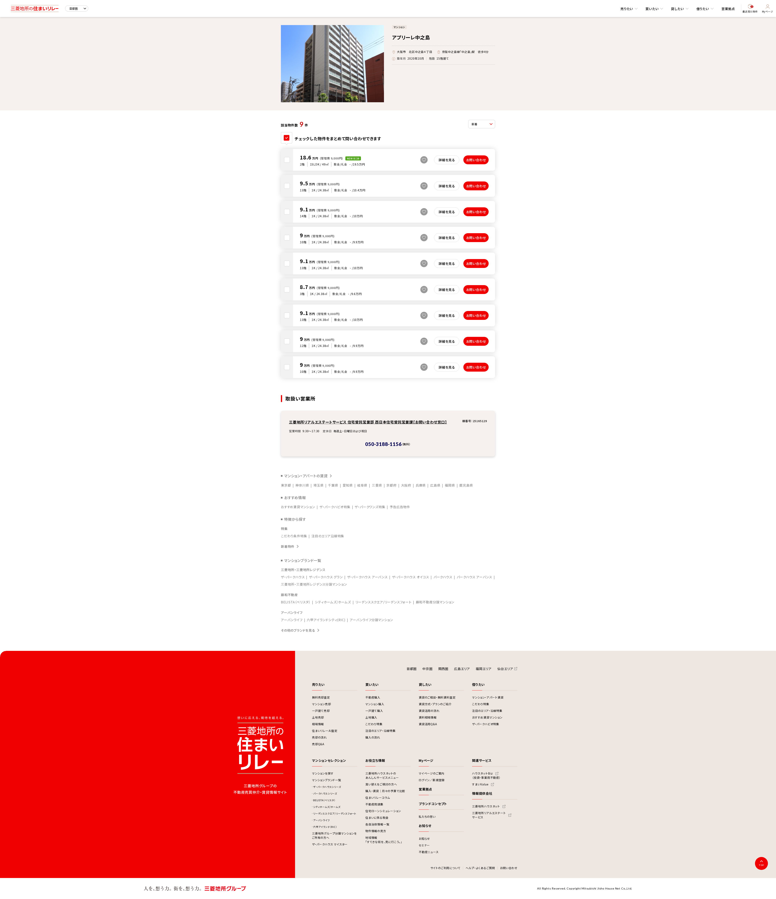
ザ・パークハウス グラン (326, 576)
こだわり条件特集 (294, 535)
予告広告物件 (400, 506)
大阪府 (406, 485)
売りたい (626, 8)
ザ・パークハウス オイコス (410, 576)
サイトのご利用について (445, 868)
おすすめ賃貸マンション (298, 506)
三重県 (377, 485)
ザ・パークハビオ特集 (334, 506)
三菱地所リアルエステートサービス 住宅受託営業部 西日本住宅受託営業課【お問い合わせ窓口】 (368, 422)
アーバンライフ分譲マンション (371, 619)
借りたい (702, 8)
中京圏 (427, 668)
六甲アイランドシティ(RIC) (326, 619)
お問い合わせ (508, 868)
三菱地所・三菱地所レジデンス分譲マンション (314, 584)
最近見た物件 (750, 9)
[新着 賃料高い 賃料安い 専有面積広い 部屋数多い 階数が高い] (481, 124)
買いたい (651, 8)
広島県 (435, 485)
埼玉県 (318, 485)
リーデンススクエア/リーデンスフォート (383, 602)
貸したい (677, 8)
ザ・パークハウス (293, 576)
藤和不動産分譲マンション (435, 602)
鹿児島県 (466, 485)
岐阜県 (362, 485)
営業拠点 (728, 8)
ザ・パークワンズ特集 (370, 506)
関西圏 (443, 668)
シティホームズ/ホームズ (333, 602)
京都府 (391, 485)
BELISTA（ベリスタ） (295, 602)
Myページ (767, 11)
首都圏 (412, 668)
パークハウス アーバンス (474, 576)
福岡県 (450, 485)
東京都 (286, 485)
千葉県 (333, 485)
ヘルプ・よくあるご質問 (480, 868)
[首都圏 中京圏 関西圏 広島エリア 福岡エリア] (76, 8)
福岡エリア (484, 668)
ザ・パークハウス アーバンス (367, 576)
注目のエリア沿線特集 (327, 535)
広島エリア (462, 668)
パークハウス (442, 576)
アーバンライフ (292, 619)
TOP (761, 865)
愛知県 (348, 485)
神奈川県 (302, 485)
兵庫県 (421, 485)
